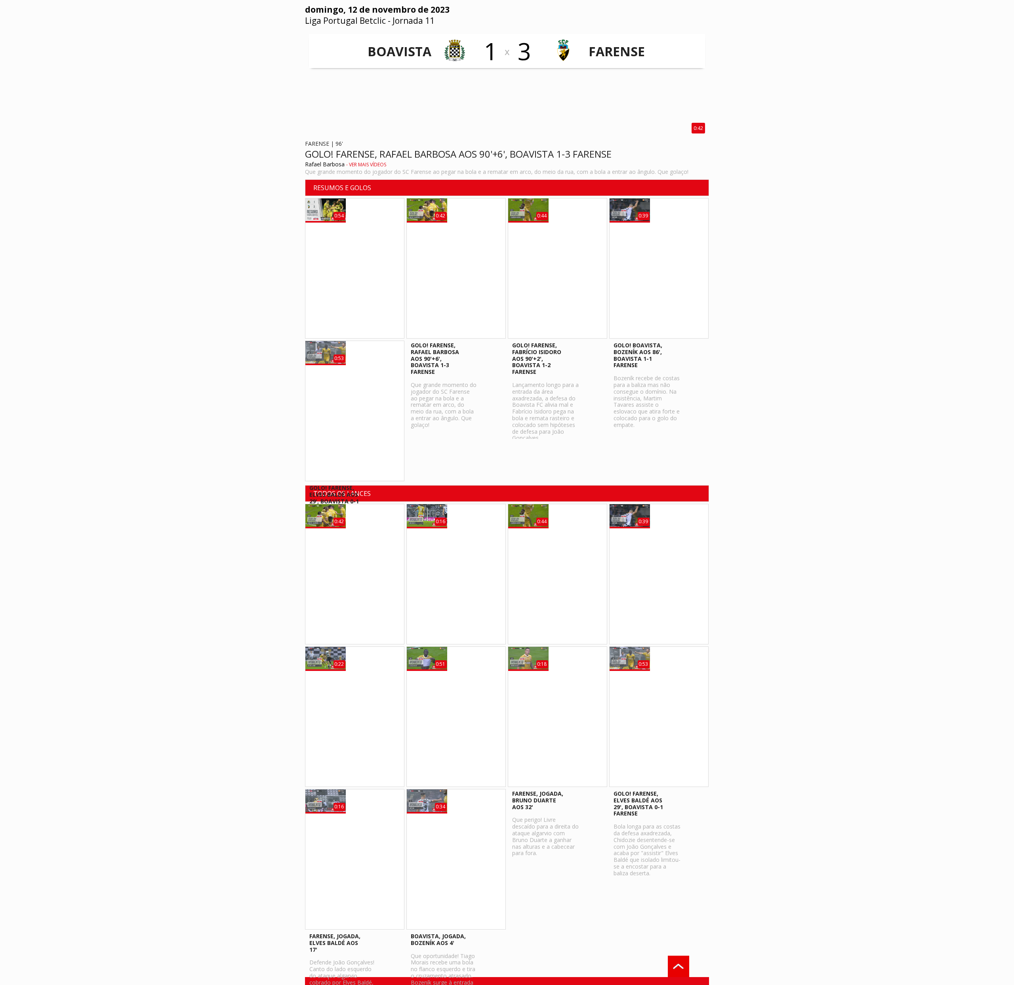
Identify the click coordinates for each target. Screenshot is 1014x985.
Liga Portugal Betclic (345, 20)
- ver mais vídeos (366, 164)
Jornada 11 (414, 20)
